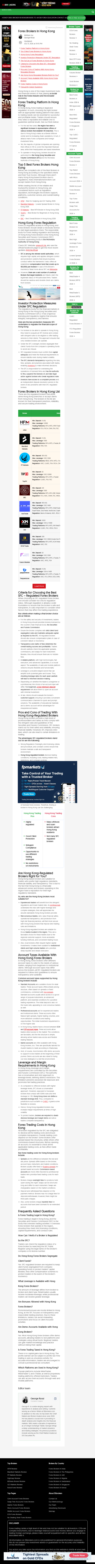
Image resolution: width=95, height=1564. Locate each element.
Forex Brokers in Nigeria (58, 1478)
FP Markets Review (14, 1475)
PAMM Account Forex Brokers (18, 1511)
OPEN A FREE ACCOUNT (76, 18)
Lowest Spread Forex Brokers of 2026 (75, 259)
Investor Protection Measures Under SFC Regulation (40, 57)
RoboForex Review (14, 1488)
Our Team (52, 1505)
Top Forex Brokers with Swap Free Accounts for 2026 (74, 206)
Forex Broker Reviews (16, 18)
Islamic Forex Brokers (15, 1505)
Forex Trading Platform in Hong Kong (35, 48)
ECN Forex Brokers (14, 1514)
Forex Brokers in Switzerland (59, 1481)
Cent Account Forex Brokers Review (75, 161)
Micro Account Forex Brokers (18, 1508)
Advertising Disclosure (57, 1508)
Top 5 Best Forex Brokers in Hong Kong (36, 51)
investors (31, 365)
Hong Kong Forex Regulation (32, 54)
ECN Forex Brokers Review (74, 34)
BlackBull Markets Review (17, 1472)
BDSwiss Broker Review (16, 1481)
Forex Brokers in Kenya (57, 1488)
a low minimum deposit (46, 687)
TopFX (23, 213)
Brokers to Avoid (34, 18)
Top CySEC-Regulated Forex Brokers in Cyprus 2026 (75, 142)
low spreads (48, 992)
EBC (22, 218)
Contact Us (62, 18)
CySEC (45, 1101)
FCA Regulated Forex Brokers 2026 (75, 332)
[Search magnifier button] (93, 12)
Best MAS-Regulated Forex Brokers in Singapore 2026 (75, 122)
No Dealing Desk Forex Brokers (19, 1517)
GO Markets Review (15, 1484)
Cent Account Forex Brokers (18, 1499)
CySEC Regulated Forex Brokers (75, 320)
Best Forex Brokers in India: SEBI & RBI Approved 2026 (75, 102)
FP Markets (25, 210)
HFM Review (12, 1469)
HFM (22, 201)
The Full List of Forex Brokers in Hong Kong (37, 61)
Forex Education (49, 18)
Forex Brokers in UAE (57, 1475)
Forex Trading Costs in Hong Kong (34, 84)
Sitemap (52, 1511)
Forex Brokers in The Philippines (61, 1472)
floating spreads (49, 1167)
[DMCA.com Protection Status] (73, 308)
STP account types (31, 1029)
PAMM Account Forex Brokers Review (75, 190)
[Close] (74, 764)
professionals (55, 905)
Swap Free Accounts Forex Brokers (20, 1502)
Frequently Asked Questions (31, 87)
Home (4, 18)
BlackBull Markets (27, 204)
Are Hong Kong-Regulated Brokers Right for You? (40, 75)
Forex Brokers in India (57, 1469)
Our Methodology (56, 1502)
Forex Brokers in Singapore (59, 1484)
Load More (39, 586)
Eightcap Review (13, 1478)
